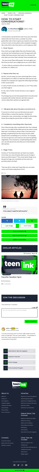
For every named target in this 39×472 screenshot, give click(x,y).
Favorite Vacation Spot (11, 277)
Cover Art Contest (6, 441)
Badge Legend (24, 454)
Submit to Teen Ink (14, 356)
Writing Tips (24, 427)
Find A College (12, 362)
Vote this (30, 226)
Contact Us (4, 398)
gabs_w (8, 328)
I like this (11, 226)
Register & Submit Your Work (28, 418)
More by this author (13, 31)
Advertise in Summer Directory (29, 403)
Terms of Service (5, 412)
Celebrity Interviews (6, 405)
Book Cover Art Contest (7, 443)
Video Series (24, 451)
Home (3, 13)
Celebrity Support (5, 403)
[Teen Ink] (9, 5)
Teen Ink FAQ (4, 407)
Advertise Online (25, 405)
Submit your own (19, 239)
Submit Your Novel (25, 420)
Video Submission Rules (27, 425)
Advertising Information (27, 398)
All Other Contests (6, 445)
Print (4, 173)
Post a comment (19, 231)
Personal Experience (25, 13)
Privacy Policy (4, 410)
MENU (32, 5)
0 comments (7, 284)
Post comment (31, 321)
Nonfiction (11, 13)
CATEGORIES (19, 470)
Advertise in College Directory (28, 401)
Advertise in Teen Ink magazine (29, 396)
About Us (3, 396)
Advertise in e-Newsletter (27, 407)
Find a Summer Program (15, 368)
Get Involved (24, 429)
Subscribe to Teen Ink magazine (29, 432)
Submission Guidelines (27, 423)
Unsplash (16, 201)
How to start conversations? (14, 15)
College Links (24, 445)
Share (3, 217)
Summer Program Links (27, 442)
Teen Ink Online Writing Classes (29, 447)
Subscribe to (17, 351)
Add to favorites (19, 235)
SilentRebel (14, 29)
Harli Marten (9, 201)
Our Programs (5, 401)
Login (34, 307)
